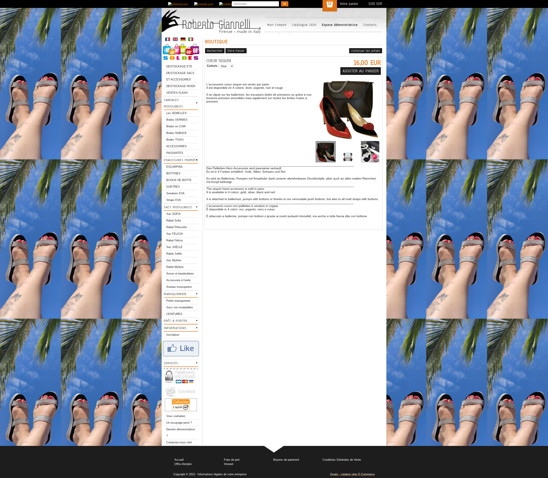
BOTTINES (173, 173)
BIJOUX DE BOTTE (179, 180)
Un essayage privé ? (179, 422)
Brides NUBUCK (176, 133)
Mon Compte (276, 25)
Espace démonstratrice (340, 25)
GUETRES (173, 186)
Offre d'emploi (183, 464)
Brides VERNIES (177, 119)
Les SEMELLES (176, 113)
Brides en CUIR (176, 126)
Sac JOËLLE (174, 247)
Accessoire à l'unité (178, 280)
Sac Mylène (173, 260)
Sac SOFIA (173, 213)
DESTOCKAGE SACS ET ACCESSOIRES (180, 76)
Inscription (172, 334)
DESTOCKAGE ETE (179, 66)
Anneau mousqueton (179, 286)
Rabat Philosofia (176, 227)
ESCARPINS (174, 166)
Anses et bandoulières (180, 273)
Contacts (370, 25)
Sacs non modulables (179, 307)
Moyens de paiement (286, 459)
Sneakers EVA (175, 193)
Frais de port (232, 459)
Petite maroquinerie (178, 300)
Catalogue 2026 (304, 25)
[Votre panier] (330, 5)
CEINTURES (174, 314)
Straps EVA (173, 200)
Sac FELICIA (174, 233)
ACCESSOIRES (176, 146)
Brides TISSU (174, 139)
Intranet (228, 464)
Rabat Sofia (173, 220)
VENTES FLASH (177, 92)
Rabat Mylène (174, 267)
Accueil (179, 459)
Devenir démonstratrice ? (180, 432)
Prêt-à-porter (175, 321)
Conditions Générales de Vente (342, 459)
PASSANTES (174, 152)
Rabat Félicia (174, 240)
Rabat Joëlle (174, 253)
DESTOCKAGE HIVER (180, 86)
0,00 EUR (375, 3)
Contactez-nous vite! (179, 442)
